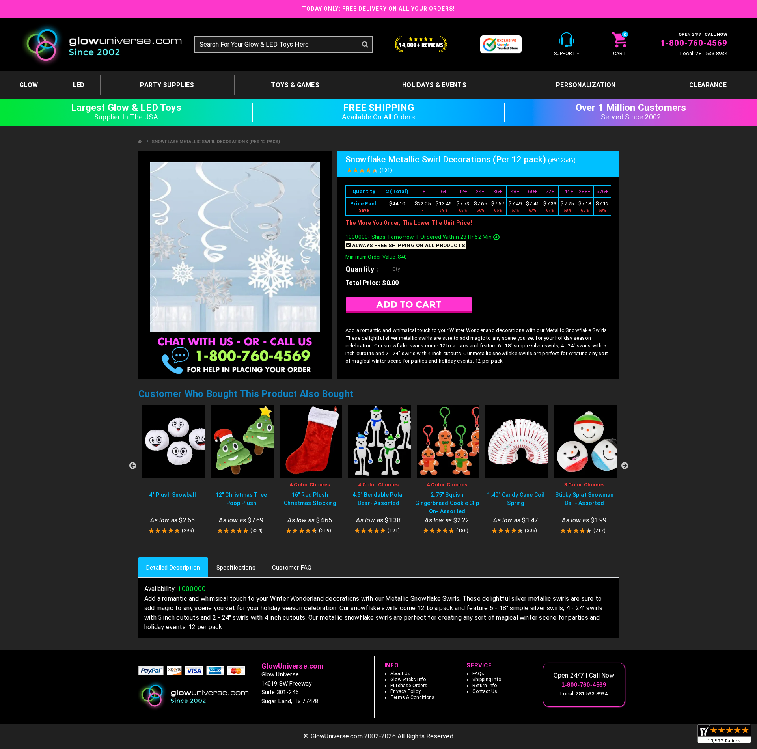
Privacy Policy (405, 691)
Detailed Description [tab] (173, 567)
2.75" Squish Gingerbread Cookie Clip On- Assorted (447, 503)
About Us (400, 673)
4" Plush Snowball (172, 495)
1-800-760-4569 (693, 43)
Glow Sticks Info (408, 679)
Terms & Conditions (412, 697)
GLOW (28, 85)
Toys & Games (295, 85)
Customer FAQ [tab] (291, 567)
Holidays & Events (434, 85)
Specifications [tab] (235, 567)
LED (79, 85)
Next (624, 466)
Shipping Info (486, 679)
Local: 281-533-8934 (703, 53)
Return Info (484, 685)
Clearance (708, 85)
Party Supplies (167, 85)
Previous (132, 466)
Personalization (586, 85)
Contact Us (484, 691)
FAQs (478, 673)
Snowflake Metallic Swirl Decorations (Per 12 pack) (216, 141)
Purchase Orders (408, 685)
